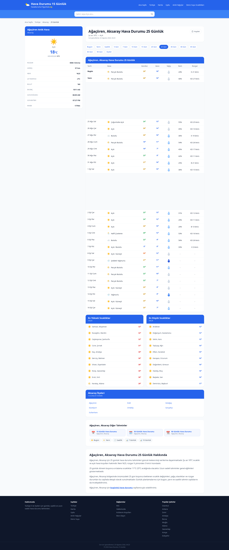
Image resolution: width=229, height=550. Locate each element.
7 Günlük (131, 440)
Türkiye (152, 5)
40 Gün (183, 47)
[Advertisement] (145, 100)
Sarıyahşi (169, 408)
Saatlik (107, 47)
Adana (164, 526)
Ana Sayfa (142, 5)
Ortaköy (130, 408)
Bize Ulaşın (120, 516)
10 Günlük (145, 440)
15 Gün (144, 47)
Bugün (89, 47)
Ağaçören (93, 403)
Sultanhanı (93, 412)
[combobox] (114, 14)
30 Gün (173, 47)
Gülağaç (168, 403)
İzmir (164, 512)
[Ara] (152, 14)
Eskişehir (165, 536)
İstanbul (165, 506)
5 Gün (116, 47)
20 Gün (154, 47)
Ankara (165, 509)
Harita (160, 5)
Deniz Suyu (75, 519)
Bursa (164, 519)
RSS (117, 506)
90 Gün (100, 52)
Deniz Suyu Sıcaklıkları (195, 5)
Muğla (164, 522)
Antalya (165, 516)
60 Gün (90, 52)
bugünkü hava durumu (121, 487)
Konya (164, 532)
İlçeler (109, 52)
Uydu (168, 5)
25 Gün (164, 47)
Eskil (129, 403)
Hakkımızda (121, 509)
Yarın (98, 47)
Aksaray (45, 22)
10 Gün (134, 47)
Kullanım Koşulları (123, 512)
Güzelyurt (93, 408)
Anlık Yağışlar (178, 5)
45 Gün (193, 47)
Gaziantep (166, 529)
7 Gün (125, 47)
